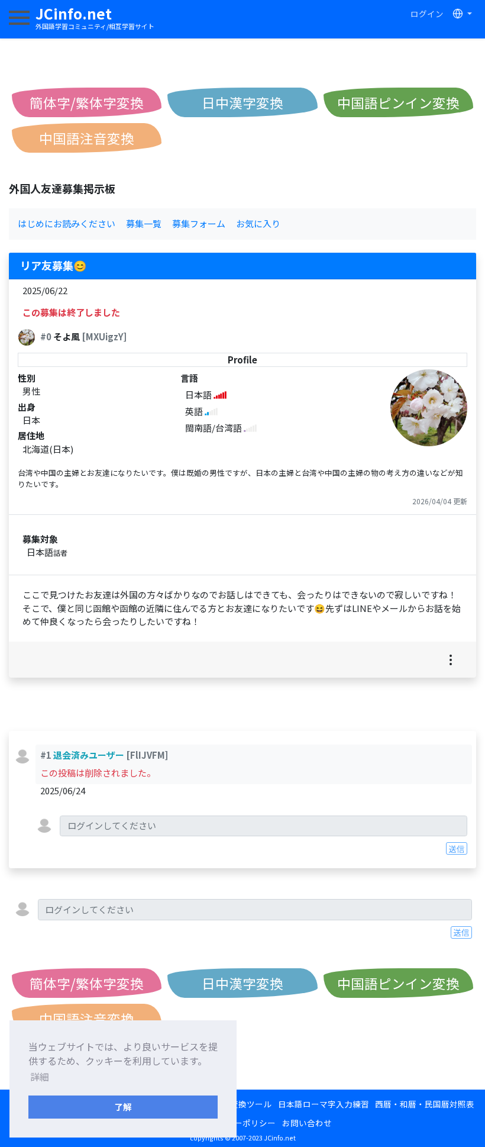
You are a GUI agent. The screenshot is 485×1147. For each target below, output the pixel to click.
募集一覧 (143, 223)
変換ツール (250, 1104)
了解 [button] (123, 1106)
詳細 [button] (39, 1076)
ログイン (427, 14)
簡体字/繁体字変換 (87, 102)
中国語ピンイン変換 (398, 102)
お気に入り (258, 223)
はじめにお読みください (66, 223)
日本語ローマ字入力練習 (323, 1104)
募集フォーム (198, 223)
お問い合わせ (307, 1123)
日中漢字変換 (242, 102)
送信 (456, 849)
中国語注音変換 (86, 137)
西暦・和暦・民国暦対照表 (424, 1104)
